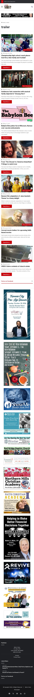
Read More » (6, 67)
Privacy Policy (17, 657)
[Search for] (32, 7)
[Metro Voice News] (7, 6)
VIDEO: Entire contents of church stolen (15, 266)
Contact (17, 655)
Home (3, 22)
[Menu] (2, 7)
